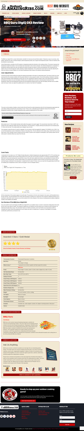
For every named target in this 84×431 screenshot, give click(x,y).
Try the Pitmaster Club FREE (14, 1)
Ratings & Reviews (25, 16)
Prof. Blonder (33, 371)
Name (60, 415)
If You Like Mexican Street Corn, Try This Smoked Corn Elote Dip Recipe (76, 139)
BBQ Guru (6, 54)
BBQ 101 (45, 13)
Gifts (66, 13)
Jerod (40, 371)
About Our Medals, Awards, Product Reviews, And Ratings (16, 248)
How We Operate (40, 428)
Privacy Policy (48, 428)
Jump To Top (73, 429)
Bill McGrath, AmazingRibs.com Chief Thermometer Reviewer (27, 33)
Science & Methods (26, 13)
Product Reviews (37, 13)
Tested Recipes (15, 13)
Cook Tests (68, 57)
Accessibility (62, 428)
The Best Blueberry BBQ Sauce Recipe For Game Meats (76, 147)
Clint (20, 371)
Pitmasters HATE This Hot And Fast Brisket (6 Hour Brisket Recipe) (76, 130)
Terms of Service (55, 428)
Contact (66, 428)
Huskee (46, 371)
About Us (59, 13)
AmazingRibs (17, 16)
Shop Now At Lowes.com (7, 117)
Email (60, 419)
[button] (81, 13)
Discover (52, 13)
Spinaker (27, 371)
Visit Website (6, 319)
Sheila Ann (53, 371)
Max (14, 371)
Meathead (7, 371)
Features (68, 55)
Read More (73, 177)
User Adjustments (70, 53)
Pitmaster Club (5, 13)
